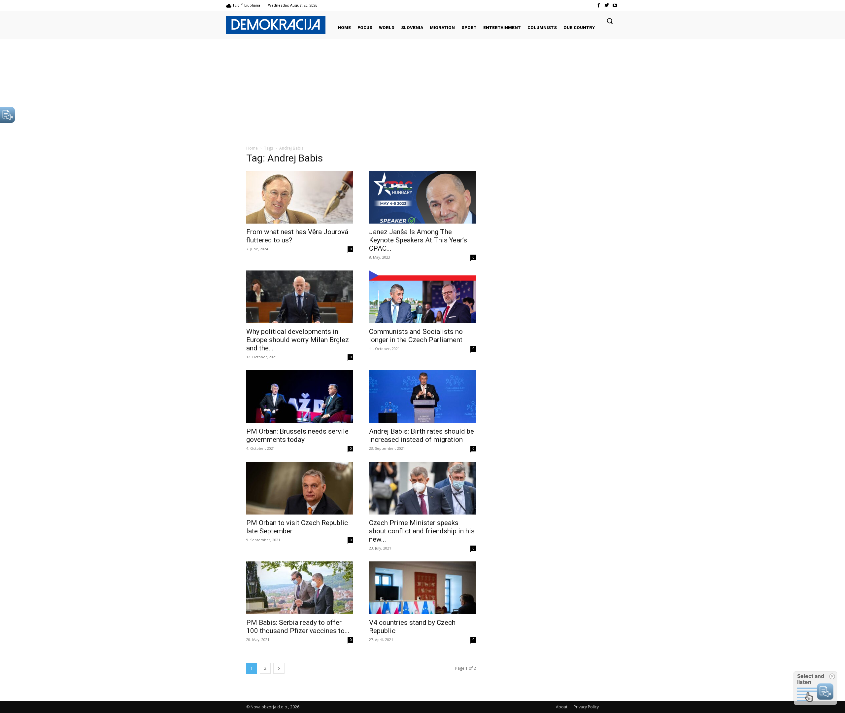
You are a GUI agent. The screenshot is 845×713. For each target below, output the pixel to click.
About (561, 707)
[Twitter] (607, 5)
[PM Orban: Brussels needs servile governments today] (299, 396)
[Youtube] (615, 5)
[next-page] (279, 668)
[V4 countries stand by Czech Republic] (422, 587)
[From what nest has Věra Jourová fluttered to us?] (299, 197)
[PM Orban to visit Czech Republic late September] (299, 488)
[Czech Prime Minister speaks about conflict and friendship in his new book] (422, 488)
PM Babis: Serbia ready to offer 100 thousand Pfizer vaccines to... (298, 627)
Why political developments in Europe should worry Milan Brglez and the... (297, 340)
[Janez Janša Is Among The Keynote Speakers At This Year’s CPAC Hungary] (422, 197)
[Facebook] (598, 5)
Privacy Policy (586, 707)
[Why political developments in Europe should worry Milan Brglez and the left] (299, 296)
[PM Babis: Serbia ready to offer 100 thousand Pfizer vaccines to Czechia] (299, 587)
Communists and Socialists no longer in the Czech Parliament (416, 336)
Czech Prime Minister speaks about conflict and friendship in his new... (422, 531)
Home (252, 148)
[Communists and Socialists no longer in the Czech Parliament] (422, 296)
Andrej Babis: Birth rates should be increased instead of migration (421, 435)
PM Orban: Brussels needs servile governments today (297, 435)
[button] (609, 20)
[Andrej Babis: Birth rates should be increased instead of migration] (422, 396)
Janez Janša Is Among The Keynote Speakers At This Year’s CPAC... (418, 240)
